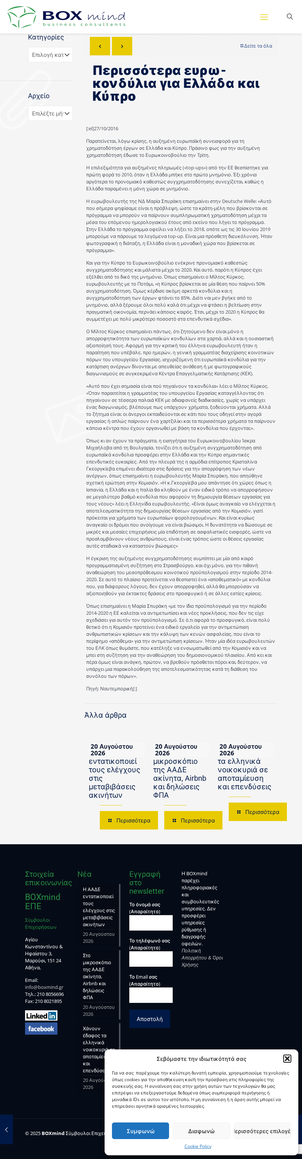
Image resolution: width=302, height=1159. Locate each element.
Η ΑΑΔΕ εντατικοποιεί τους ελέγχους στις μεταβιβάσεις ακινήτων (114, 774)
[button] (287, 1058)
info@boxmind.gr (44, 987)
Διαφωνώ (201, 1131)
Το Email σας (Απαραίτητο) (144, 980)
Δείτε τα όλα (258, 45)
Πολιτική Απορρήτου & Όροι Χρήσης (202, 957)
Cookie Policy (198, 1146)
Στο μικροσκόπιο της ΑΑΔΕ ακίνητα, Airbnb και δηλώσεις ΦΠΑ (179, 774)
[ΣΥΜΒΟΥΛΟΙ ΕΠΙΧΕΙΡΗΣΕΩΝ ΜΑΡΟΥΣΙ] (66, 16)
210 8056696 (50, 994)
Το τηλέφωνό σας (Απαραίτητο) (149, 944)
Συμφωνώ (141, 1131)
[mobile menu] (264, 16)
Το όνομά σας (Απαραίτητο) (144, 908)
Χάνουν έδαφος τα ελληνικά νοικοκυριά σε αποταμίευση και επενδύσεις (245, 769)
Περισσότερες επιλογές (262, 1131)
